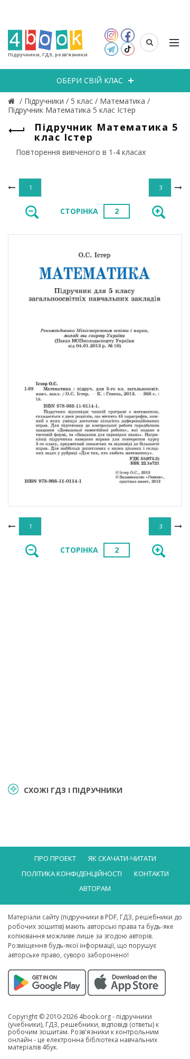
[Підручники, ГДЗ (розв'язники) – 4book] (12, 101)
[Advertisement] (95, 669)
